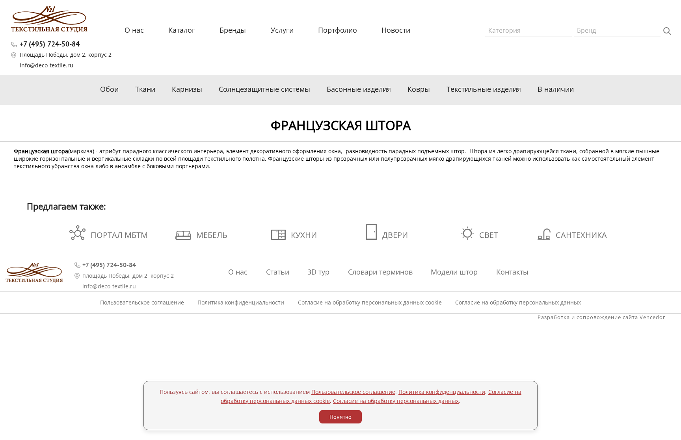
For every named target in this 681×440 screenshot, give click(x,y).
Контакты (512, 272)
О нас (134, 30)
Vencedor (652, 317)
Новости (395, 30)
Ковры (418, 89)
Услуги (282, 30)
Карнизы (187, 89)
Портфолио (337, 30)
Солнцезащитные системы (264, 89)
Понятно (340, 417)
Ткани (145, 89)
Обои (109, 89)
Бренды (233, 30)
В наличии (556, 89)
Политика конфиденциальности (240, 302)
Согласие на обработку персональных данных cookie (370, 302)
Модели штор (454, 272)
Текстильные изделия (484, 89)
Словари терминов (380, 272)
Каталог (181, 30)
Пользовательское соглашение (142, 302)
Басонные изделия (359, 89)
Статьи (277, 272)
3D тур (318, 272)
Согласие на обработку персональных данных (518, 302)
